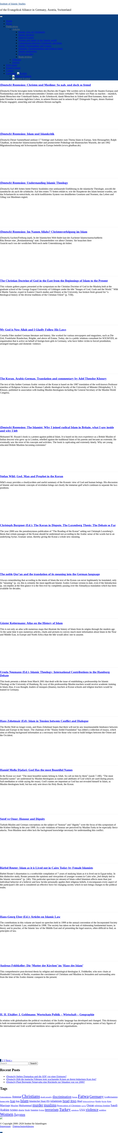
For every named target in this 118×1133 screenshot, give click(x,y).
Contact (10, 70)
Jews (73, 1101)
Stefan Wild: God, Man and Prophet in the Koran (31, 476)
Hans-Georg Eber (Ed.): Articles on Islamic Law (30, 916)
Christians (31, 1096)
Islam (24, 1101)
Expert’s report (13, 68)
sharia (21, 1110)
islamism (56, 1101)
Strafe (27, 1110)
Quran (90, 1105)
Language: (11, 73)
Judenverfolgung (89, 1101)
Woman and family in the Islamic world (37, 40)
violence (92, 1110)
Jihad (79, 1101)
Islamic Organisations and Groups (34, 45)
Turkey (65, 1109)
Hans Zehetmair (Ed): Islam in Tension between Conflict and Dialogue (44, 721)
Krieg (109, 1101)
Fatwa (83, 1096)
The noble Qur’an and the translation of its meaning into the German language (50, 574)
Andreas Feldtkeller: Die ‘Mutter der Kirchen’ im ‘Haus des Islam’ (41, 965)
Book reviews (25, 57)
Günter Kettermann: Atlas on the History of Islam (31, 623)
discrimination (62, 1096)
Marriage (5, 1105)
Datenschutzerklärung (23, 1126)
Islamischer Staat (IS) (39, 1101)
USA (82, 1109)
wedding (102, 1110)
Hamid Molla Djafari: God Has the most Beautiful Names (36, 770)
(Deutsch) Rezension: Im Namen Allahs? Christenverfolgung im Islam (43, 231)
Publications (12, 26)
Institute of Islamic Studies (13, 3)
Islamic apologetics (27, 51)
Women (6, 1114)
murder (37, 1105)
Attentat (16, 1096)
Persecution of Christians (69, 1105)
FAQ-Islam (11, 65)
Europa (74, 1097)
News (9, 23)
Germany (96, 1096)
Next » (9, 1060)
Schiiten (14, 1110)
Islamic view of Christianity (31, 32)
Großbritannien (111, 1097)
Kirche (104, 1101)
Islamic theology (26, 34)
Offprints (16, 59)
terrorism (52, 1109)
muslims (50, 1105)
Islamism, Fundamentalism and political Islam (40, 48)
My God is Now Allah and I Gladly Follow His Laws (33, 329)
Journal (15, 62)
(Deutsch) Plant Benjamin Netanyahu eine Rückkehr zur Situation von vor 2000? (45, 1082)
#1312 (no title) (25, 54)
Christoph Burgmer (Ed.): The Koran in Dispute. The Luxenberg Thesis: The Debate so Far (58, 525)
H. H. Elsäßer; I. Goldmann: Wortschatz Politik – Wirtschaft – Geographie (47, 1014)
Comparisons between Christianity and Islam (40, 43)
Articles (16, 29)
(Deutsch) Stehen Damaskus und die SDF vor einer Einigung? (36, 1076)
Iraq (18, 1101)
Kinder (98, 1101)
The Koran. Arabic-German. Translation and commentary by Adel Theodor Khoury (53, 378)
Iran (12, 1101)
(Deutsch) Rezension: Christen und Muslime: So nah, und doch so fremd (45, 85)
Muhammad (25, 1105)
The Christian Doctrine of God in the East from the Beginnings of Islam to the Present (54, 280)
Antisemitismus (5, 1097)
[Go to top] (1, 1132)
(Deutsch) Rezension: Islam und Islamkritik (27, 133)
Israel (66, 1101)
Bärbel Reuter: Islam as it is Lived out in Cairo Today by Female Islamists (46, 867)
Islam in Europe (26, 37)
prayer (83, 1106)
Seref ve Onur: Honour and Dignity (22, 818)
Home (9, 21)
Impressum (5, 1126)
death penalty (46, 1097)
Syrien (41, 1110)
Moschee (14, 1105)
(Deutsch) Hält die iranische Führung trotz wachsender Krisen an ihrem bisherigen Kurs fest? (51, 1079)
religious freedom (102, 1105)
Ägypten (19, 1114)
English (26, 79)
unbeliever (75, 1110)
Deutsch (27, 76)
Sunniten (34, 1110)
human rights (5, 1101)
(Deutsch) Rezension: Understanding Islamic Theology (34, 182)
